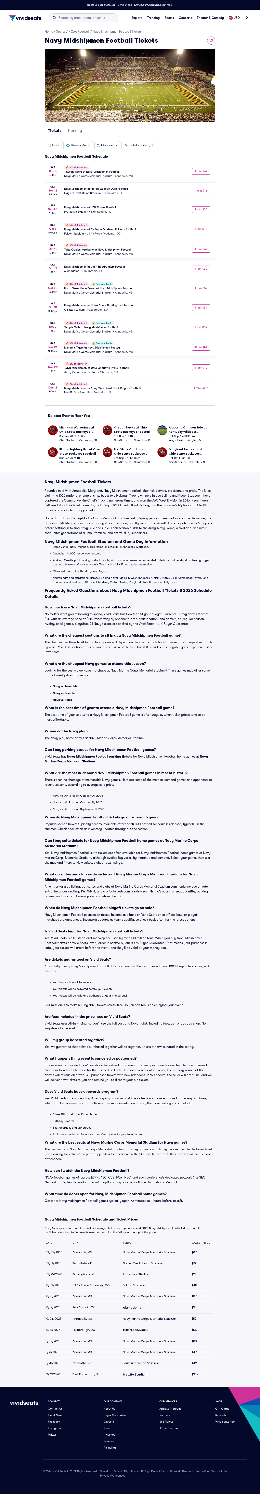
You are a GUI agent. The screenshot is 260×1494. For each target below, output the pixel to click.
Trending (153, 18)
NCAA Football (79, 31)
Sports (169, 18)
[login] (246, 18)
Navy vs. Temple (64, 693)
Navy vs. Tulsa (62, 699)
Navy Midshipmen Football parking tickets (99, 756)
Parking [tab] (75, 130)
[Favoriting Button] (211, 41)
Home (49, 31)
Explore (136, 18)
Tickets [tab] (55, 130)
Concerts (185, 18)
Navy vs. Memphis (65, 686)
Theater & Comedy (210, 18)
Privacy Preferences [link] (112, 1475)
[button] (53, 145)
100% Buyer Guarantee (146, 4)
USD (237, 18)
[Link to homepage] (26, 18)
